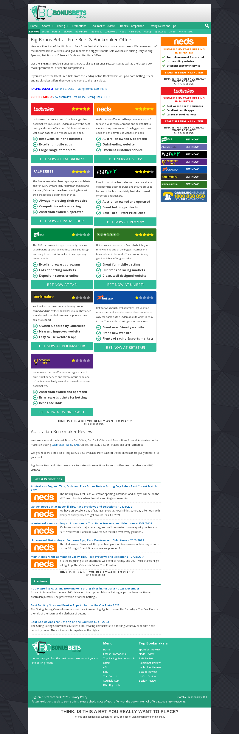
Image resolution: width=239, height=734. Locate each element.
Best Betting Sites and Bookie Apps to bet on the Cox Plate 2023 (75, 605)
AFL (105, 667)
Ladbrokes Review (150, 667)
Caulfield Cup (111, 680)
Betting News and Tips (162, 26)
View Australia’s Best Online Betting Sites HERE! (81, 97)
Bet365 (45, 31)
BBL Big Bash (111, 685)
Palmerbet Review (150, 663)
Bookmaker (82, 31)
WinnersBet (186, 31)
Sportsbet (160, 31)
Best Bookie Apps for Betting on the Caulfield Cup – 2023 (70, 622)
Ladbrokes (111, 31)
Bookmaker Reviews (103, 26)
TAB (76, 444)
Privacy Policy (79, 697)
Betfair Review (147, 680)
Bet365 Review (148, 671)
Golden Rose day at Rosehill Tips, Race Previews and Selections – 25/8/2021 (82, 506)
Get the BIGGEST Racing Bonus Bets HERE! (81, 88)
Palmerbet (135, 31)
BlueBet (68, 31)
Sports (46, 26)
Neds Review (146, 654)
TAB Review (146, 658)
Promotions (79, 26)
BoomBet (96, 31)
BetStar (56, 31)
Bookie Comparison (132, 26)
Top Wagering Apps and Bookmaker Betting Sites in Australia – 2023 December (85, 588)
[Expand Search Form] (206, 26)
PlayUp (148, 31)
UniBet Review (147, 676)
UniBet (172, 31)
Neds (123, 31)
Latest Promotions (114, 654)
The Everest (110, 676)
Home (34, 26)
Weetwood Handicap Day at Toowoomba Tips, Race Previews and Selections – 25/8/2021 (91, 523)
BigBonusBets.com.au (45, 697)
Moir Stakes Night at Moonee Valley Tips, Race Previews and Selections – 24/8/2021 (88, 557)
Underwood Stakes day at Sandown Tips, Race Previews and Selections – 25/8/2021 (87, 540)
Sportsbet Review (149, 649)
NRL (105, 671)
